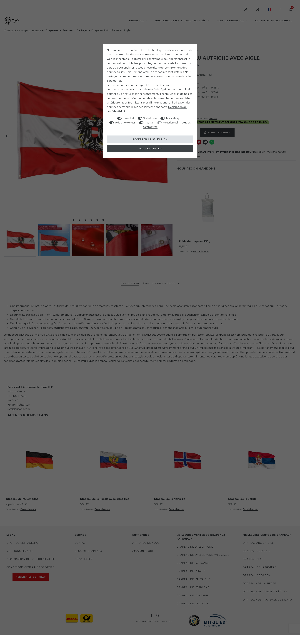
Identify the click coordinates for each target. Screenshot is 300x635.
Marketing (172, 118)
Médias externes (125, 122)
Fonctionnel (170, 122)
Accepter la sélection (150, 139)
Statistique (150, 118)
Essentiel (128, 118)
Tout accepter (150, 148)
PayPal (149, 122)
